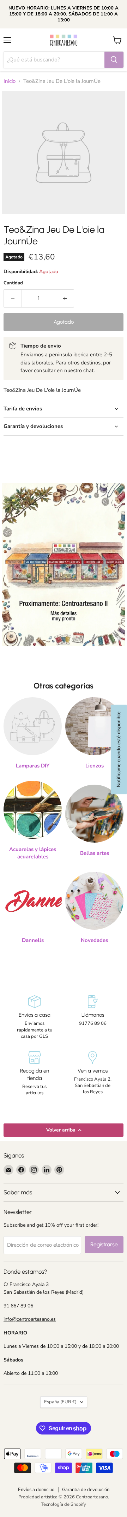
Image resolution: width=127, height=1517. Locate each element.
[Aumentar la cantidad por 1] (65, 298)
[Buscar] (113, 60)
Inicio (10, 81)
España (60, 1402)
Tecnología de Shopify (63, 1504)
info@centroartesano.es (30, 1319)
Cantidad (13, 283)
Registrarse (104, 1244)
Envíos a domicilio (36, 1489)
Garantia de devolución (85, 1489)
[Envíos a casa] (34, 1017)
